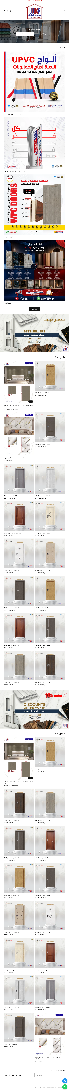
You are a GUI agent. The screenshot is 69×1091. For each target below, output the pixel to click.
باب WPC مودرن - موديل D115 (42, 533)
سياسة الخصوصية (38, 1087)
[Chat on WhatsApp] (64, 1086)
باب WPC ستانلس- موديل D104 (11, 496)
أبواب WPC (9, 237)
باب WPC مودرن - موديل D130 (11, 608)
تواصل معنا (25, 34)
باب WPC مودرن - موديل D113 (11, 645)
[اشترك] (63, 1075)
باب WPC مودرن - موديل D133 (11, 682)
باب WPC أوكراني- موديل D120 (42, 444)
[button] (64, 11)
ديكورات (8, 303)
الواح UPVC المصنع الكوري (14, 114)
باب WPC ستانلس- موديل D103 (42, 496)
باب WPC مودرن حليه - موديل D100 (12, 533)
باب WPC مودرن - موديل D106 (11, 570)
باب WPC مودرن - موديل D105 (42, 570)
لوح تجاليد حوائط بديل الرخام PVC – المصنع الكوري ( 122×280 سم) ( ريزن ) (18, 457)
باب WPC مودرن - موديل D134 (42, 682)
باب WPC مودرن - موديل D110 (42, 608)
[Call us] (64, 1080)
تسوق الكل (44, 34)
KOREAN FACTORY (57, 1087)
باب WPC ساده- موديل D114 (42, 392)
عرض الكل (34, 309)
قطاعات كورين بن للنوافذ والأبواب (16, 171)
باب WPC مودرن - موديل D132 (42, 645)
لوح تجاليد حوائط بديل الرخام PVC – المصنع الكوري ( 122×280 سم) (18, 406)
